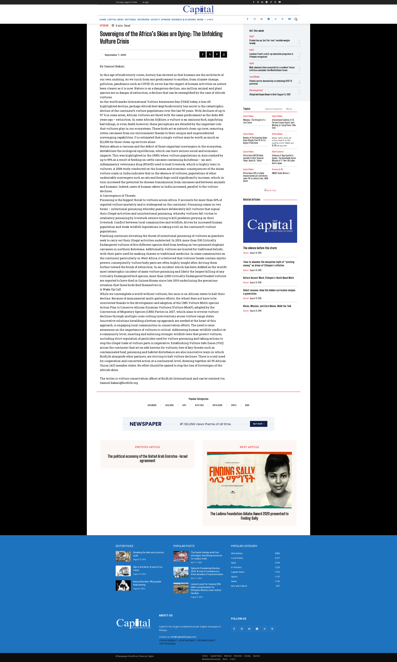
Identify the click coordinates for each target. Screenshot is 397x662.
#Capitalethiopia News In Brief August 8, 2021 (269, 94)
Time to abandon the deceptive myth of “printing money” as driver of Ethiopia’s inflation (268, 263)
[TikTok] (271, 2)
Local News (254, 77)
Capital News (248, 116)
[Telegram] (266, 2)
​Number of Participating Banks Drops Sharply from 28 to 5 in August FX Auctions (255, 140)
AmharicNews (277, 134)
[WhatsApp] (224, 54)
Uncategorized (256, 90)
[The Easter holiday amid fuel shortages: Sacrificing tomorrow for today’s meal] (180, 556)
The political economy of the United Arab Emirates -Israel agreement (147, 458)
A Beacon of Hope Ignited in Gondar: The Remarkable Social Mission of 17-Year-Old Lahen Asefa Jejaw (284, 159)
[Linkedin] (262, 2)
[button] (296, 19)
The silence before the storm (260, 248)
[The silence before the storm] (270, 224)
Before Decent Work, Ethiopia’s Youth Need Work (268, 277)
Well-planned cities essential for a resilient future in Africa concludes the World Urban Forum (272, 69)
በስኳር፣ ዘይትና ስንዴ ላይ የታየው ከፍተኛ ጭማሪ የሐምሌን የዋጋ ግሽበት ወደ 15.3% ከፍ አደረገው (283, 141)
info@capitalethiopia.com (183, 636)
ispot (251, 36)
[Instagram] (258, 2)
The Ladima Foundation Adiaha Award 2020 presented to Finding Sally (249, 516)
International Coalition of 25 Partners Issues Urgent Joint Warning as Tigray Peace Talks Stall (284, 124)
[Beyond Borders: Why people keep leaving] (123, 585)
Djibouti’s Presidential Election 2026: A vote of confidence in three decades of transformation (207, 571)
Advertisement (273, 108)
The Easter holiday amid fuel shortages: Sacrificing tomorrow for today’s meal (206, 555)
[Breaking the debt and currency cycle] (123, 556)
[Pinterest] (217, 54)
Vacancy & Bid (277, 169)
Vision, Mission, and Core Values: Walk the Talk (267, 306)
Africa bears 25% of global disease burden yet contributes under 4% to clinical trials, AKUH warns (255, 177)
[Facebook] (253, 2)
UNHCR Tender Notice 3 (281, 173)
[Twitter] (275, 2)
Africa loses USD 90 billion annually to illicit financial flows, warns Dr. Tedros (253, 158)
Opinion (104, 25)
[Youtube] (279, 2)
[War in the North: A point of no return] (123, 571)
